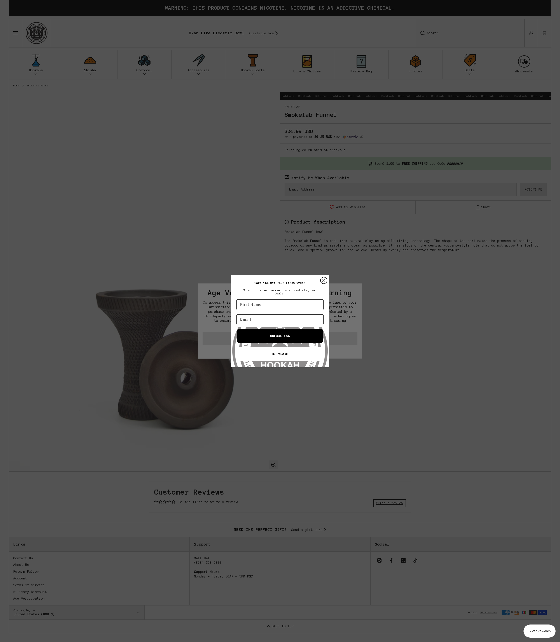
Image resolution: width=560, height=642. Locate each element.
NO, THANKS (280, 354)
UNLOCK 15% (280, 336)
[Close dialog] (323, 280)
